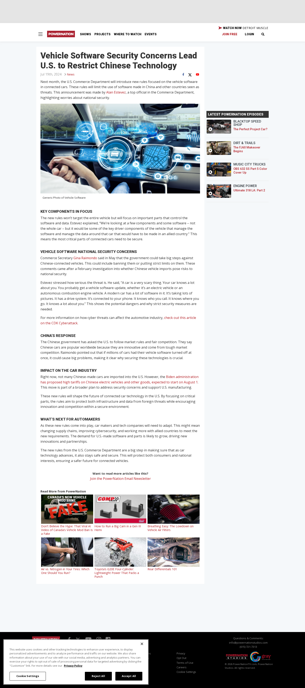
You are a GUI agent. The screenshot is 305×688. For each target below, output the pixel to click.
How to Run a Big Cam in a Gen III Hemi (117, 528)
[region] (76, 662)
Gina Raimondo (85, 258)
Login (249, 34)
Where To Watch (127, 34)
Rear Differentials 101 (162, 569)
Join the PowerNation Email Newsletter (120, 478)
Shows (85, 34)
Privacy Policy (73, 665)
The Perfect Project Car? (250, 129)
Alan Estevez (116, 92)
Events (151, 34)
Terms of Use (185, 663)
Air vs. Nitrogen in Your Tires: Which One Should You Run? (65, 571)
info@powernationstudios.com (248, 642)
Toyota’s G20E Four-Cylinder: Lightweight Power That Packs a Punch (116, 573)
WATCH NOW (245, 28)
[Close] (141, 643)
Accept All (129, 676)
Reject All (98, 676)
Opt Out (181, 658)
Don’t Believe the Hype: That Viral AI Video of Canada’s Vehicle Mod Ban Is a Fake (67, 530)
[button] (40, 35)
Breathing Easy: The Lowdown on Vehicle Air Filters (171, 528)
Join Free (229, 34)
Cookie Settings (27, 676)
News (70, 74)
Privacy (181, 653)
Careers (182, 667)
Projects (102, 34)
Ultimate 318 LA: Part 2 (249, 190)
